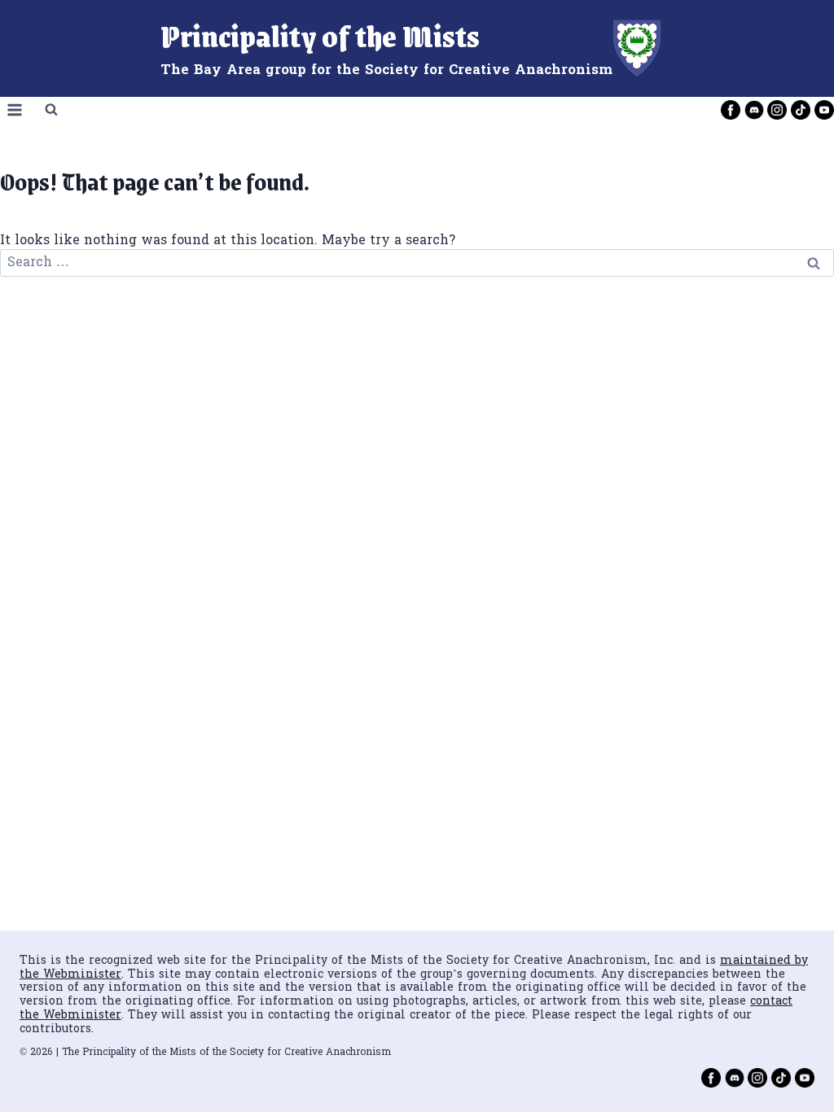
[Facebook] (730, 110)
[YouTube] (824, 110)
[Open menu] (15, 110)
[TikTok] (800, 110)
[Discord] (754, 110)
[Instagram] (777, 110)
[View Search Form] (51, 110)
